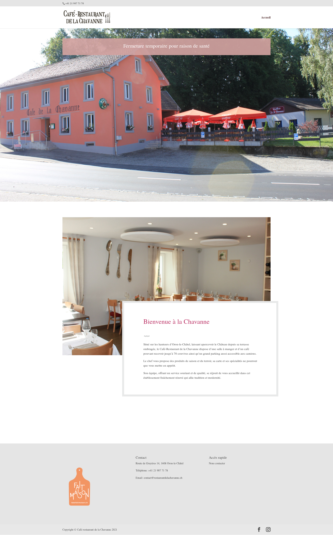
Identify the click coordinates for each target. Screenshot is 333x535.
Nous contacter (217, 463)
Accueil (266, 17)
